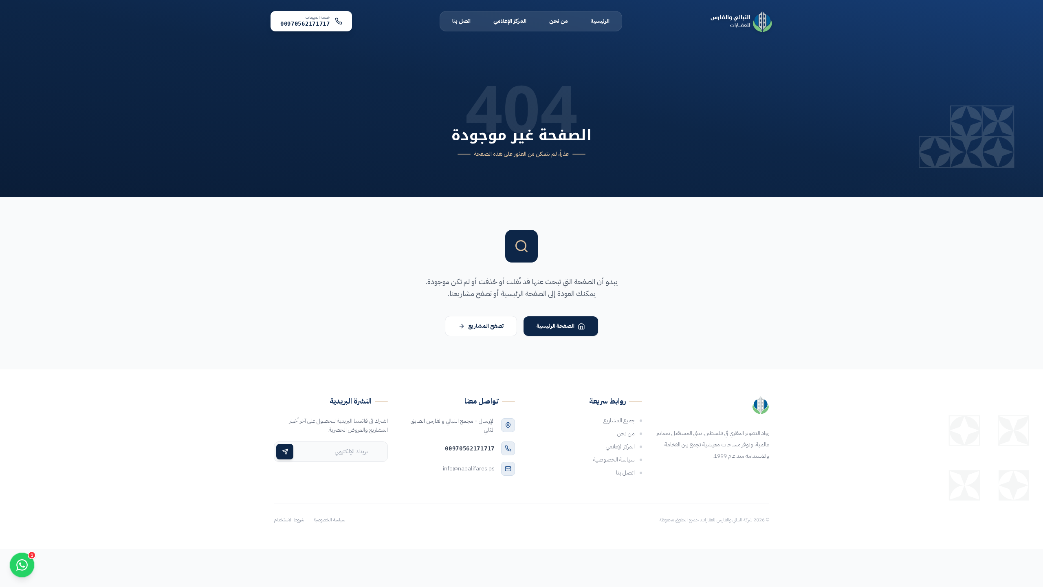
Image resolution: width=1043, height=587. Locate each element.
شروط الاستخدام (289, 519)
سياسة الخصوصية (329, 519)
